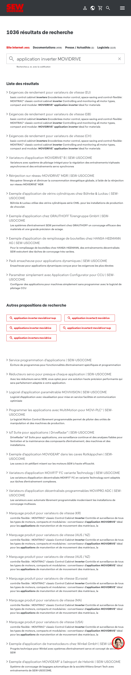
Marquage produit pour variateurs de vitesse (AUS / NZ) (49, 535)
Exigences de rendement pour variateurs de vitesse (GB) (50, 114)
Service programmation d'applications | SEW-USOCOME (50, 360)
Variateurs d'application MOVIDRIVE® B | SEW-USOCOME (50, 157)
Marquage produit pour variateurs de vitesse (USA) (46, 622)
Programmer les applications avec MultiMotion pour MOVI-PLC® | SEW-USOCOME (61, 412)
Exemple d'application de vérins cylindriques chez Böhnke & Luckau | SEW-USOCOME (64, 195)
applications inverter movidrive (32, 328)
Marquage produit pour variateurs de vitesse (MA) (45, 600)
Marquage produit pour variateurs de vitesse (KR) (45, 513)
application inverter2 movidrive (91, 318)
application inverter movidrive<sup (35, 318)
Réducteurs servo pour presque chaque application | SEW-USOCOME (60, 374)
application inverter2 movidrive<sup (89, 328)
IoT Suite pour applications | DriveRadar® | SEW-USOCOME (51, 432)
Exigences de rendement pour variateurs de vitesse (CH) (50, 136)
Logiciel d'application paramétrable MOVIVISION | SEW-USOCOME (58, 392)
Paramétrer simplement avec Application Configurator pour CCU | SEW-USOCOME (62, 277)
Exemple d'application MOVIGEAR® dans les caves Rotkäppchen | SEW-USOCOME (61, 456)
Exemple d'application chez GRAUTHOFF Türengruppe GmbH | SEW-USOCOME (59, 218)
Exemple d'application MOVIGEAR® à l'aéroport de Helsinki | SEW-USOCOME (64, 661)
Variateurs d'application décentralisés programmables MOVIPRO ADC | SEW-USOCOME (65, 492)
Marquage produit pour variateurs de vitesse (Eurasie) (48, 578)
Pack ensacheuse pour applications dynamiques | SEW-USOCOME (58, 261)
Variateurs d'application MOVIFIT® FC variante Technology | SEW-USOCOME (64, 473)
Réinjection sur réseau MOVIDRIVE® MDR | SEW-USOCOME (51, 175)
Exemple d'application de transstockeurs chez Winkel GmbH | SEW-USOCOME (66, 644)
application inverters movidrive (32, 338)
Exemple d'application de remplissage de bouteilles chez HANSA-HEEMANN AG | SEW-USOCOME (65, 240)
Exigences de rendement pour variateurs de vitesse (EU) (50, 92)
